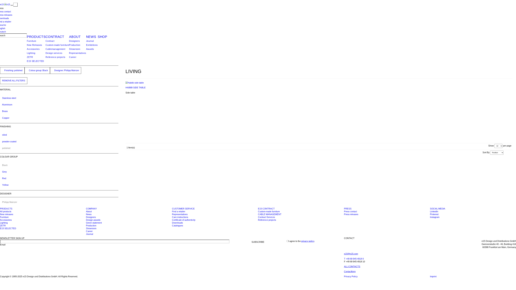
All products (5, 211)
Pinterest (434, 214)
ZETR (30, 57)
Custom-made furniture (269, 211)
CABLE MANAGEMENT (269, 214)
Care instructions (180, 217)
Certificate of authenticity (183, 220)
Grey (4, 172)
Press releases (351, 214)
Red (4, 178)
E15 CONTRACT (266, 209)
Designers (74, 41)
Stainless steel (9, 98)
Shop (102, 37)
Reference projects (55, 57)
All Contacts (352, 266)
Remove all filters (13, 80)
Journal (90, 41)
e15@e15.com (351, 254)
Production (74, 45)
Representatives (77, 53)
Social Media (437, 209)
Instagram (434, 217)
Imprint (433, 276)
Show (491, 146)
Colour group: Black (38, 70)
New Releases (34, 45)
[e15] (7, 4)
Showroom (74, 49)
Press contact (350, 211)
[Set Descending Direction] (505, 152)
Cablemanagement (55, 49)
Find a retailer (178, 211)
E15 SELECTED (35, 61)
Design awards (93, 220)
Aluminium (7, 105)
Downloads (177, 223)
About (75, 37)
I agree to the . (301, 241)
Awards (90, 49)
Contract (55, 37)
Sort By (486, 152)
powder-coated (9, 141)
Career (72, 57)
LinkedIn (434, 211)
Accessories (33, 49)
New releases (6, 214)
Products (36, 37)
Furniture (31, 41)
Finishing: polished (13, 70)
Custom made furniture (57, 45)
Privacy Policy (351, 276)
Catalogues (177, 225)
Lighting (31, 53)
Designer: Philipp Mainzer (66, 70)
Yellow (5, 185)
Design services (54, 53)
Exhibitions (92, 45)
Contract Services (266, 217)
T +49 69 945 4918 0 (354, 259)
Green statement (94, 223)
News (91, 37)
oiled (4, 135)
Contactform (350, 271)
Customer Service (183, 209)
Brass (5, 111)
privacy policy (307, 241)
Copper (5, 118)
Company (91, 209)
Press (348, 209)
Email (3, 245)
